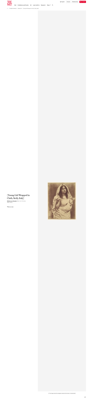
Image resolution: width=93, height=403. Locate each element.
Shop (48, 5)
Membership (75, 1)
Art (31, 5)
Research (43, 5)
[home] (7, 8)
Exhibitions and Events (23, 5)
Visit (15, 5)
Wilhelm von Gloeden (12, 201)
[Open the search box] (52, 5)
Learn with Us (36, 5)
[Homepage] (9, 3)
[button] (85, 397)
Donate (68, 1)
